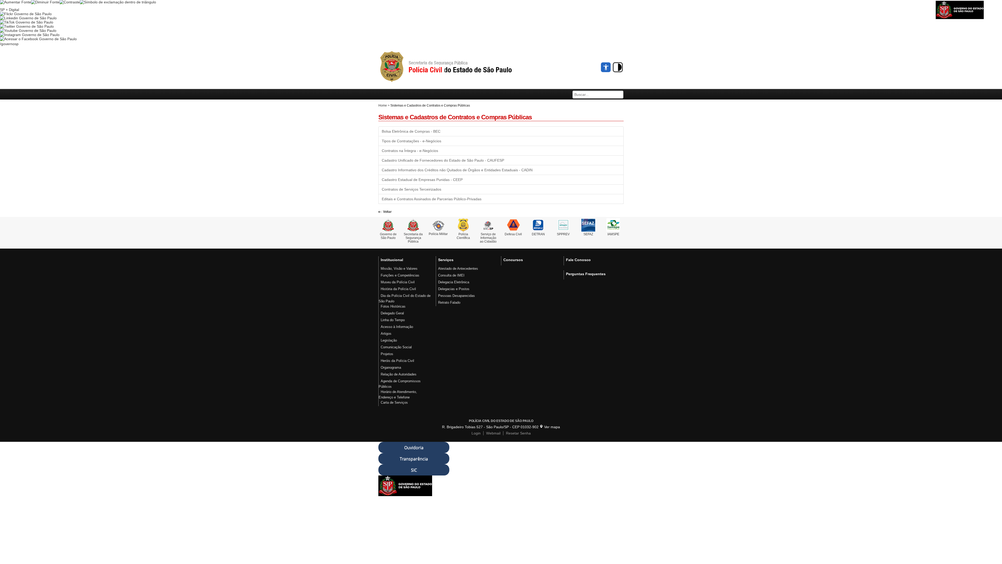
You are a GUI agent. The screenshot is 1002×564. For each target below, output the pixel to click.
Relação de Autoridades (398, 374)
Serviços (446, 260)
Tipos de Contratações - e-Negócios (411, 141)
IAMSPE (613, 234)
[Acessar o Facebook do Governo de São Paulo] (38, 39)
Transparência (414, 459)
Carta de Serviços (394, 402)
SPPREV (563, 234)
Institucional (392, 260)
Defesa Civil (513, 234)
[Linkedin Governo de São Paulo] (28, 18)
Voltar (387, 212)
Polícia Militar (438, 234)
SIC (414, 470)
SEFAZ (588, 234)
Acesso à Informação (397, 327)
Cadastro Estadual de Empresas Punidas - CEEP (422, 180)
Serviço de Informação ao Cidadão (488, 237)
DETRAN (538, 234)
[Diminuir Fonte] (45, 2)
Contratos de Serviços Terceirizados (411, 189)
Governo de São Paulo (388, 236)
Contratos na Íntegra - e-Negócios (410, 151)
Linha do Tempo (393, 320)
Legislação (389, 340)
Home (382, 105)
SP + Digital (9, 10)
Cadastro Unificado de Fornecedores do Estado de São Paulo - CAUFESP (443, 160)
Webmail (493, 433)
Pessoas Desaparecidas (456, 296)
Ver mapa (552, 427)
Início (455, 67)
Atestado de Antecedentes (458, 269)
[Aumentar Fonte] (15, 2)
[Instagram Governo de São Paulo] (29, 35)
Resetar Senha (518, 433)
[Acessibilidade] (606, 67)
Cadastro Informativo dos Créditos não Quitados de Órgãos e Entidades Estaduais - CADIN (457, 170)
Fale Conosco (578, 260)
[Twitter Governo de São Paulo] (27, 26)
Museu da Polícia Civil (398, 282)
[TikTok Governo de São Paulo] (26, 22)
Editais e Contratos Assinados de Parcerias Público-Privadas (431, 199)
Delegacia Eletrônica (453, 282)
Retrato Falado (449, 302)
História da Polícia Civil (398, 289)
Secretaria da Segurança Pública (413, 237)
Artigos (386, 334)
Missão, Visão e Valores (399, 269)
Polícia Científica (463, 236)
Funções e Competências (400, 275)
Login (476, 433)
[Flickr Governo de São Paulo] (26, 14)
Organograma (391, 367)
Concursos (513, 260)
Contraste (618, 67)
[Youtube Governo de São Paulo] (28, 30)
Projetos (387, 354)
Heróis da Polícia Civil (397, 361)
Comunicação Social (396, 347)
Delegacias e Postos (453, 289)
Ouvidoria (414, 447)
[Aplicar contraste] (69, 2)
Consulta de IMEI (451, 275)
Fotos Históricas (393, 306)
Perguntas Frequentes (586, 274)
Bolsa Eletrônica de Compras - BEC (411, 131)
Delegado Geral (392, 313)
